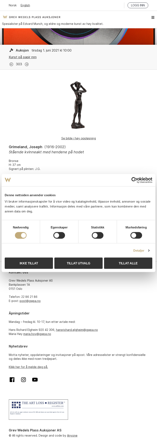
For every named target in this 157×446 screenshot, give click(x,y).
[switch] (59, 235)
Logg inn (138, 5)
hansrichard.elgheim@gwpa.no (77, 329)
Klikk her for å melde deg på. (28, 367)
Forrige (11, 64)
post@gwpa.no (30, 301)
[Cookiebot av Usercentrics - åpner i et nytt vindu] (134, 180)
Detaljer (139, 250)
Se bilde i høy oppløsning (78, 138)
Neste (26, 64)
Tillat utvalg (78, 263)
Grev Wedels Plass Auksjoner (31, 17)
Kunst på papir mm (23, 57)
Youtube (35, 379)
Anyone (72, 435)
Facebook (12, 379)
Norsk (13, 5)
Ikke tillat (29, 263)
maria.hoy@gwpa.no (37, 334)
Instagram (23, 379)
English (25, 5)
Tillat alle (128, 263)
